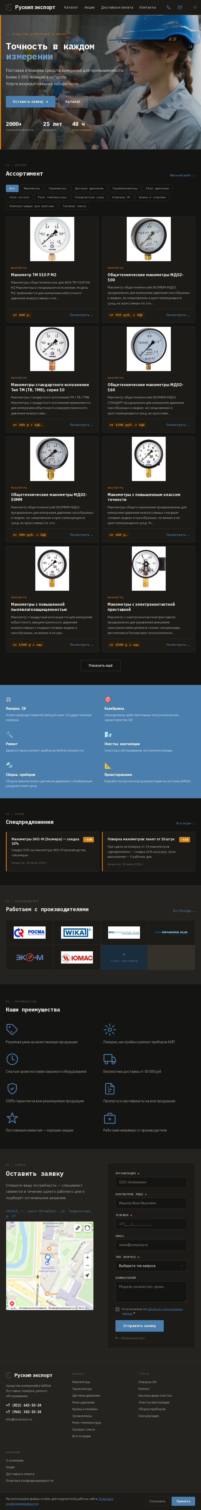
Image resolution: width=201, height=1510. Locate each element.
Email (120, 1236)
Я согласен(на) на (152, 1311)
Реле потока (19, 197)
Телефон (123, 1215)
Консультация (148, 1416)
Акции (89, 7)
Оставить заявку (28, 101)
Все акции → (185, 823)
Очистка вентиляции (153, 1402)
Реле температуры (52, 197)
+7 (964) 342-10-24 (23, 1412)
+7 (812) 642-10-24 (23, 1405)
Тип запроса (127, 1257)
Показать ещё (101, 665)
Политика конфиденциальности (29, 1481)
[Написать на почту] (180, 7)
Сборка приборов (151, 1409)
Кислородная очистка (155, 1395)
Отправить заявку (139, 1326)
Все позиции (81, 1436)
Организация (127, 1173)
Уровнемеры (82, 1416)
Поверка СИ (147, 1382)
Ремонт (144, 1389)
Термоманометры (124, 188)
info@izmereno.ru (19, 1419)
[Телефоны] (168, 7)
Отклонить (157, 1501)
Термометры (57, 188)
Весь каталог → (182, 175)
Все (12, 188)
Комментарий (125, 1278)
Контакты (147, 7)
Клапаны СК (121, 197)
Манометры (32, 188)
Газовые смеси (74, 206)
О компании (15, 1460)
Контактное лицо (131, 1194)
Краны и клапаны (152, 197)
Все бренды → (184, 911)
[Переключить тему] (195, 7)
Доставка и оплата (117, 7)
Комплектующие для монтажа (32, 206)
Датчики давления (89, 188)
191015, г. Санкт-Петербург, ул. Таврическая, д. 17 (49, 1213)
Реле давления (157, 188)
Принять (183, 1501)
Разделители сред (89, 197)
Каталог (71, 7)
